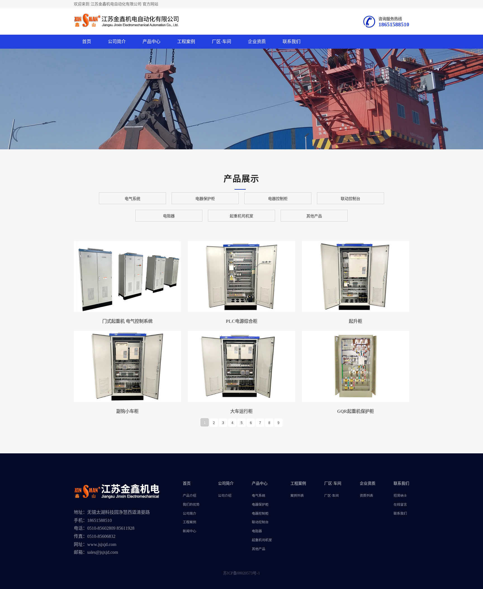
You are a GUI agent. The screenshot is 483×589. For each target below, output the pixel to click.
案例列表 (297, 496)
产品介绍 (189, 496)
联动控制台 (350, 199)
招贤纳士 (400, 496)
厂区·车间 (221, 41)
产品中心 (151, 41)
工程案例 (186, 41)
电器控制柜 (278, 199)
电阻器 (169, 216)
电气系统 (132, 199)
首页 (86, 41)
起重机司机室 (241, 216)
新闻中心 (189, 531)
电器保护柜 (205, 199)
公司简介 (117, 41)
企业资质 (257, 41)
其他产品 (314, 216)
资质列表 (366, 496)
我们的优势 (191, 504)
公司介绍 (224, 496)
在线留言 (400, 504)
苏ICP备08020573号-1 (241, 573)
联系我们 (291, 41)
